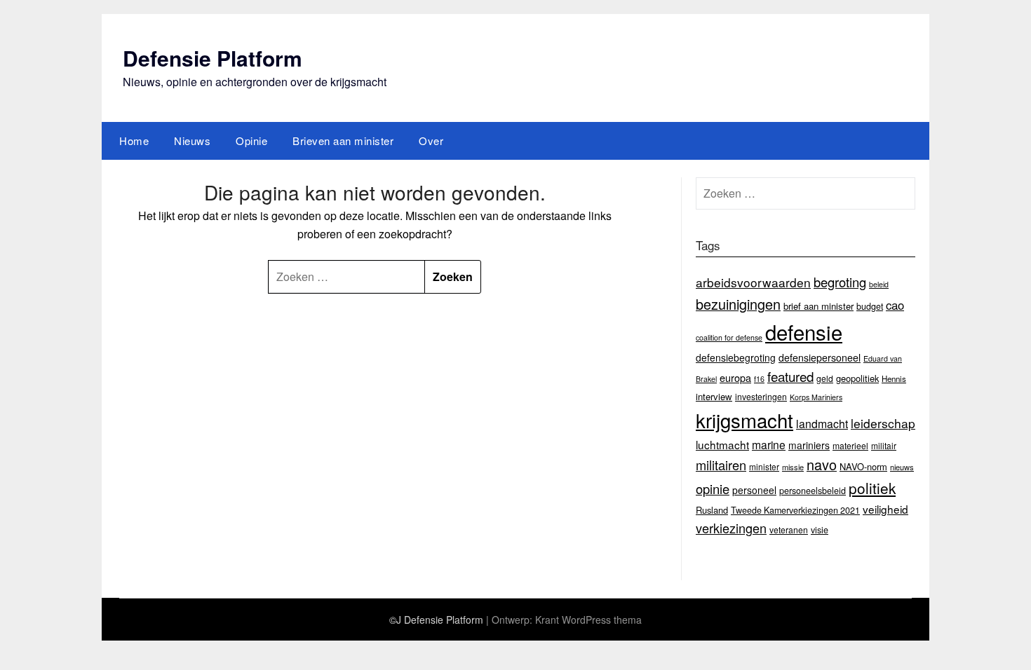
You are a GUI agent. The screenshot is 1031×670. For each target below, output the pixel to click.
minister (764, 466)
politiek (872, 487)
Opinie (251, 140)
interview (714, 396)
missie (793, 466)
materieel (850, 445)
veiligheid (885, 509)
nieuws (902, 466)
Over (431, 140)
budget (869, 306)
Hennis (894, 378)
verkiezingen (731, 528)
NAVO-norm (863, 466)
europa (735, 377)
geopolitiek (857, 378)
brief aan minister (818, 306)
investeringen (761, 396)
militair (883, 445)
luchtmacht (722, 444)
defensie (803, 331)
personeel (754, 490)
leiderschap (883, 423)
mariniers (809, 445)
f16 (759, 379)
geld (824, 378)
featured (790, 376)
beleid (879, 284)
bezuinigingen (738, 304)
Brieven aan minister (342, 140)
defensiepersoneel (820, 357)
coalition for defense (729, 337)
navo (822, 464)
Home (134, 140)
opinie (712, 488)
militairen (721, 465)
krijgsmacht (744, 420)
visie (819, 530)
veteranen (788, 529)
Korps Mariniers (816, 397)
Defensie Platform (212, 58)
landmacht (822, 423)
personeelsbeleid (812, 490)
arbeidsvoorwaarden (753, 282)
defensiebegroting (736, 357)
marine (769, 444)
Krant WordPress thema (588, 620)
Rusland (712, 510)
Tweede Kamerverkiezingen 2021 (795, 510)
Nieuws (192, 140)
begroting (840, 282)
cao (895, 304)
